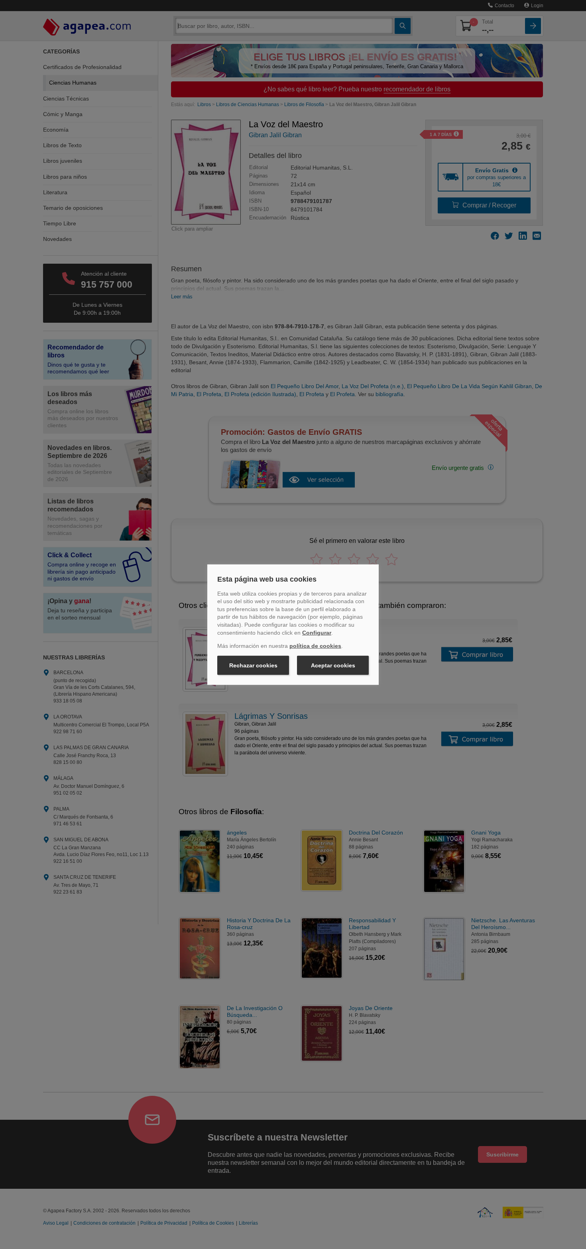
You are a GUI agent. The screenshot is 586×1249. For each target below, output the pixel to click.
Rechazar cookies (253, 665)
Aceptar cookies (333, 665)
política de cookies (315, 646)
